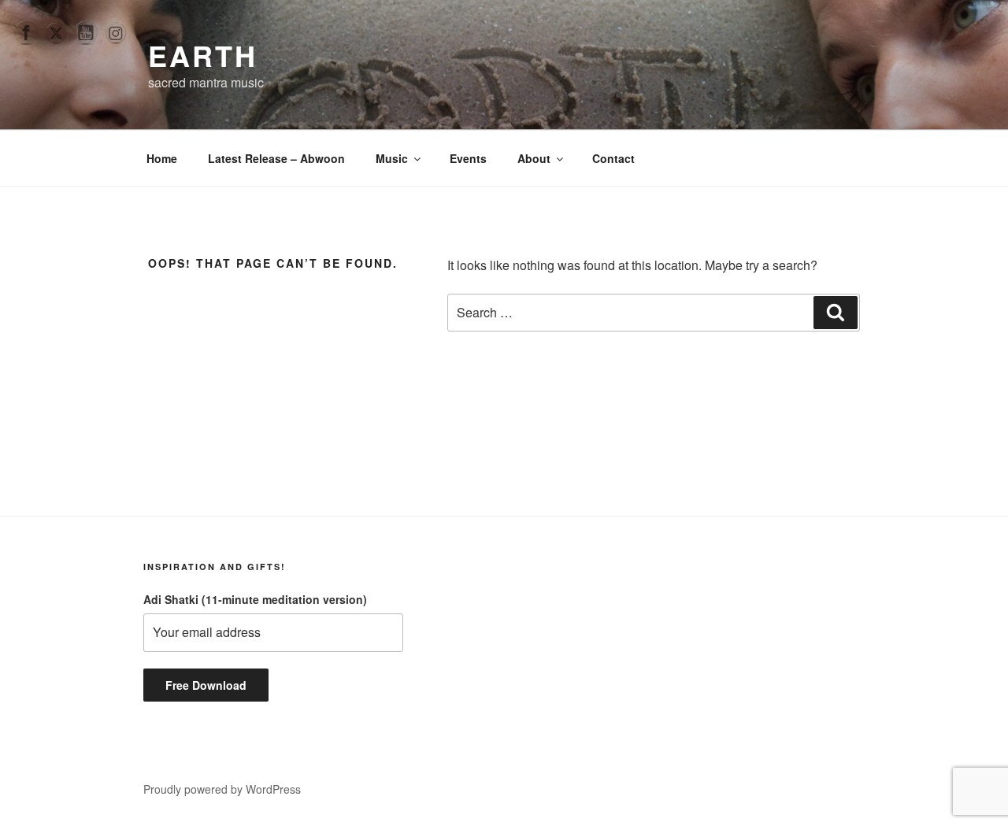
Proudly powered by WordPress (222, 789)
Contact (613, 158)
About (533, 158)
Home (161, 158)
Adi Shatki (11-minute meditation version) (255, 599)
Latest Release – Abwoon (276, 158)
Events (468, 158)
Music (392, 158)
